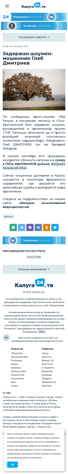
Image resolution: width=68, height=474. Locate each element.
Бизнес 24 (48, 360)
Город (45, 353)
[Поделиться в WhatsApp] (13, 227)
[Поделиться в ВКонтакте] (38, 227)
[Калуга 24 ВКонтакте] (34, 17)
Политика (16, 360)
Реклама (46, 385)
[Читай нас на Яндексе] (34, 26)
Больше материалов (32, 269)
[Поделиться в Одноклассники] (46, 227)
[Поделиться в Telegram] (21, 227)
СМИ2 (41, 331)
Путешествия (18, 371)
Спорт (14, 385)
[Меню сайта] (7, 6)
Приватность (49, 382)
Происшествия (19, 357)
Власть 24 (47, 364)
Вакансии (47, 371)
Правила (46, 378)
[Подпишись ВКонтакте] (34, 240)
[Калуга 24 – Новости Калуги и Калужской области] (34, 5)
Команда (47, 375)
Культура (16, 367)
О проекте (48, 367)
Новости (9, 217)
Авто (13, 382)
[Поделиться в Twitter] (55, 227)
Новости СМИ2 (34, 257)
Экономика (17, 378)
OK (12, 464)
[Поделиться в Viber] (30, 227)
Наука (14, 364)
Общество (17, 353)
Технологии (17, 375)
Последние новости (32, 37)
